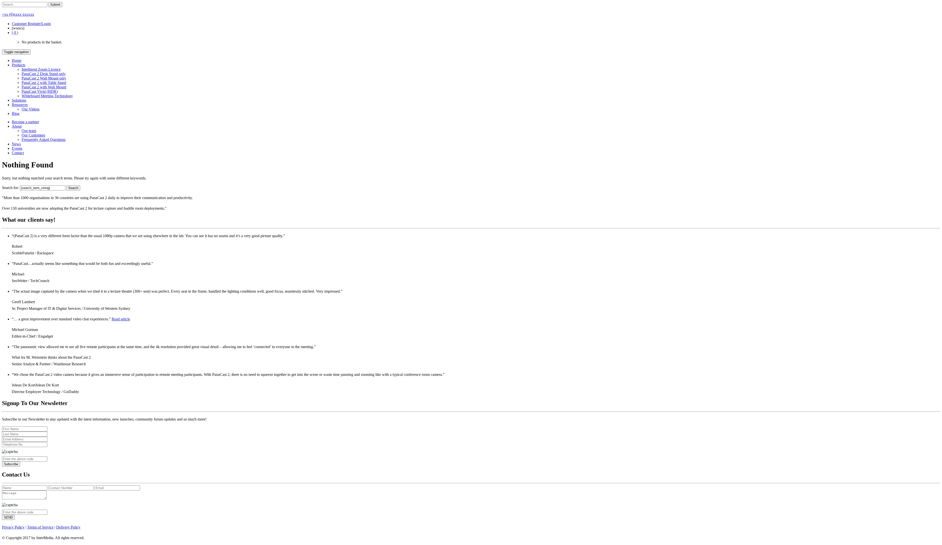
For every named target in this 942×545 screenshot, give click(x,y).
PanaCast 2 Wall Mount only (44, 78)
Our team (29, 131)
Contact (18, 153)
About (17, 126)
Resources (20, 105)
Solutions (19, 100)
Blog (15, 113)
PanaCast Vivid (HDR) (40, 91)
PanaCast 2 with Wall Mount (44, 87)
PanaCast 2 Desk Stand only (44, 74)
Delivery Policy (68, 527)
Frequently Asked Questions (43, 139)
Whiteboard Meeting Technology (47, 96)
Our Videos (30, 109)
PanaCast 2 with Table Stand (44, 83)
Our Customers (33, 135)
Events (17, 148)
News (16, 144)
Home (16, 60)
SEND (8, 517)
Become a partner (25, 122)
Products (18, 65)
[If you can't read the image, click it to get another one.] (10, 452)
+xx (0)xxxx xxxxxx (18, 14)
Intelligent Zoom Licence (41, 69)
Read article (121, 319)
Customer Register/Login (31, 24)
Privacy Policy (13, 527)
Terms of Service (40, 527)
